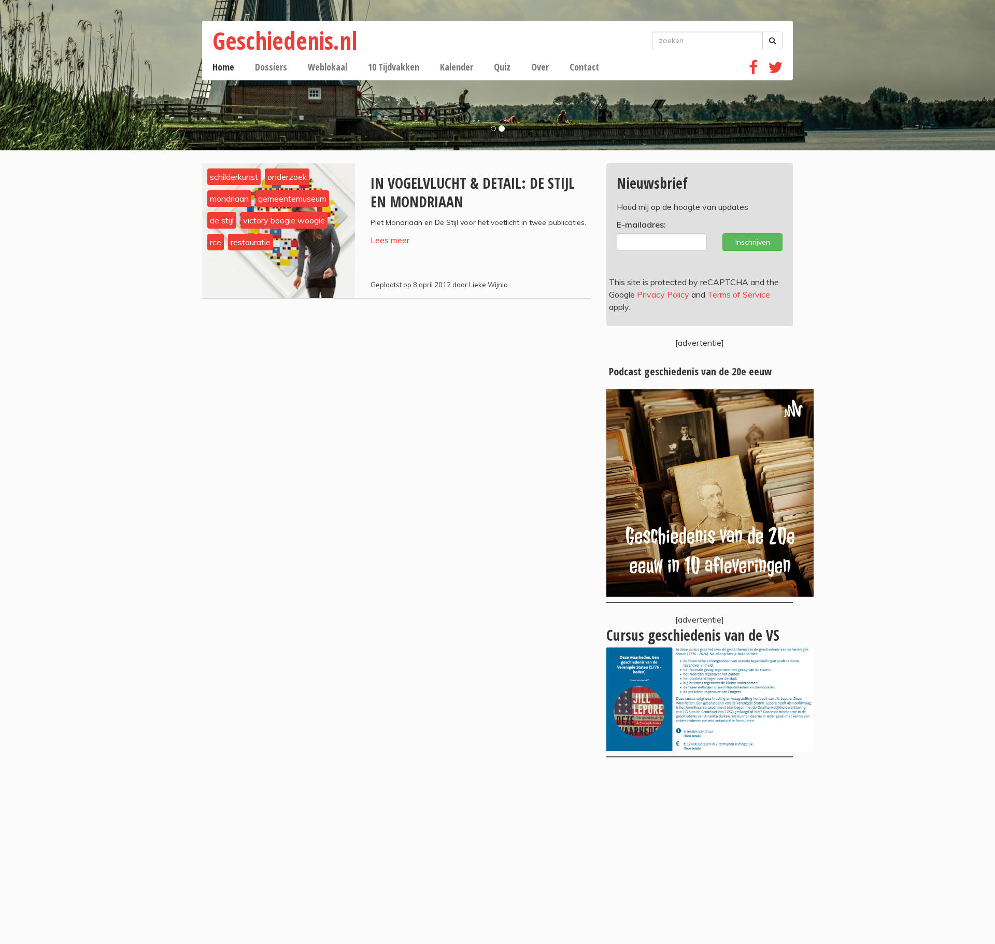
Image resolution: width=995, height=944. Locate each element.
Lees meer (390, 240)
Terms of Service (738, 294)
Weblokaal (327, 67)
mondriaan (229, 198)
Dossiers (271, 67)
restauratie (251, 242)
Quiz (502, 67)
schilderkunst (234, 177)
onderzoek (287, 177)
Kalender (456, 67)
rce (215, 242)
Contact (584, 67)
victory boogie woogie (284, 220)
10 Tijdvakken (393, 67)
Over (540, 67)
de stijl (222, 220)
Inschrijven (752, 242)
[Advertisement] (699, 850)
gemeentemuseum (292, 198)
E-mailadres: (641, 224)
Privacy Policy (663, 294)
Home (223, 67)
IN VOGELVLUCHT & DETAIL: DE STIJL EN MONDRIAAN (473, 192)
